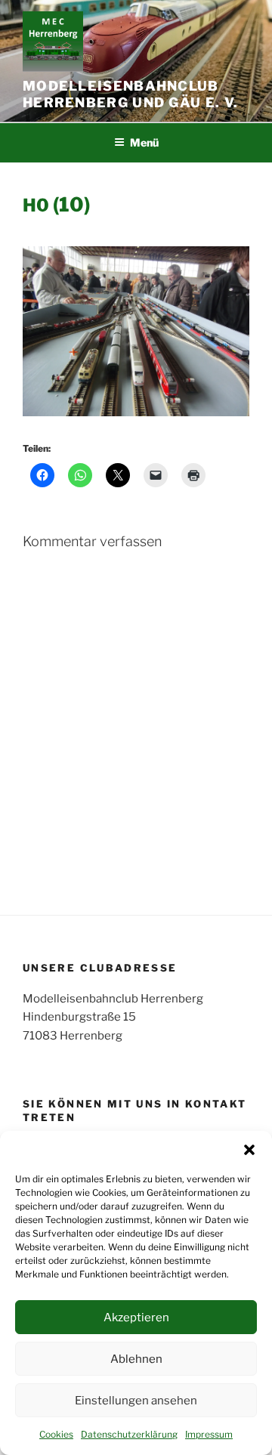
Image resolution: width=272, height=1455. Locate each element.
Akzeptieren (136, 1317)
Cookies (56, 1434)
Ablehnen (136, 1359)
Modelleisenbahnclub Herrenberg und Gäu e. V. (130, 94)
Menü (144, 142)
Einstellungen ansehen (136, 1400)
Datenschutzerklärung (129, 1434)
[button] (249, 1149)
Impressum (209, 1434)
